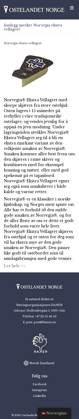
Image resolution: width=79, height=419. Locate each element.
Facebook (39, 384)
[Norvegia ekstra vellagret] (32, 70)
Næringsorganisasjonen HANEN (39, 305)
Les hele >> (15, 266)
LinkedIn (39, 396)
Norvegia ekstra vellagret (22, 43)
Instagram (39, 390)
